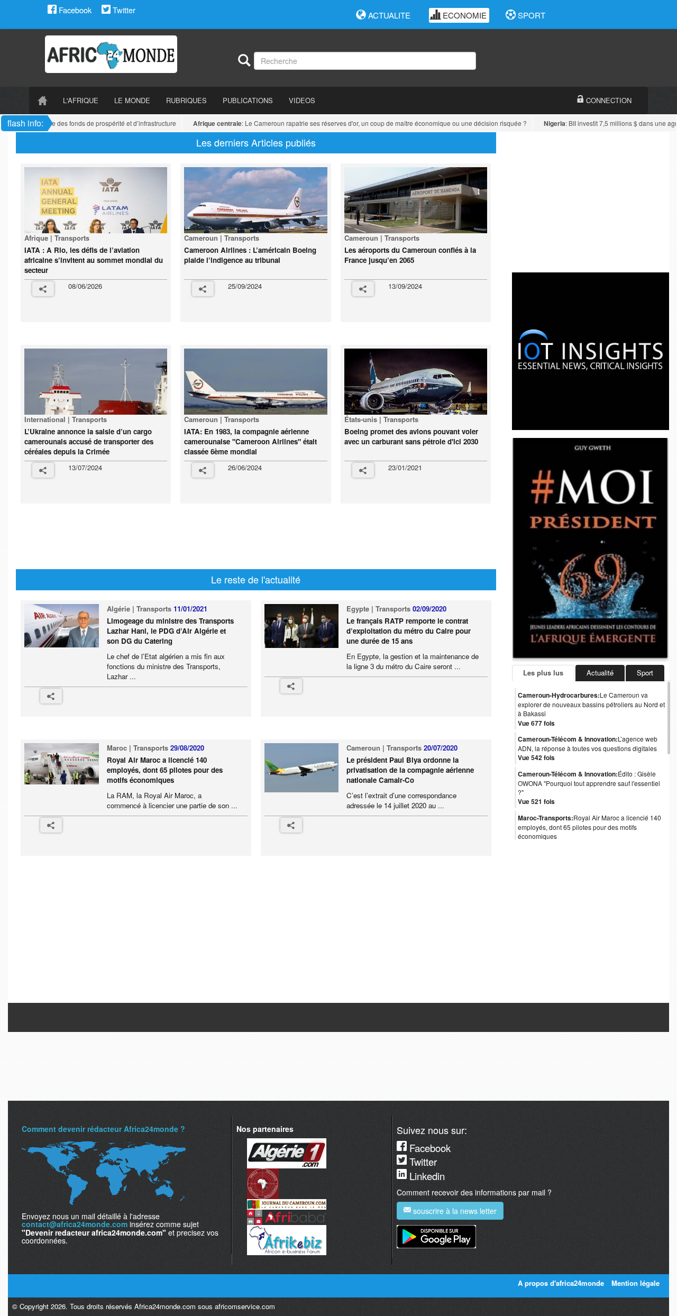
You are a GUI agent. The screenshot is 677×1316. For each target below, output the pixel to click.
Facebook (74, 9)
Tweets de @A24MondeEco (554, 995)
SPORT (530, 15)
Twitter (123, 9)
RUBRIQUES (186, 100)
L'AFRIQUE (80, 100)
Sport (645, 673)
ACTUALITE (388, 15)
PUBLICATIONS (248, 100)
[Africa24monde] (137, 54)
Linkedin (426, 1176)
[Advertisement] (224, 540)
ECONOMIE (464, 15)
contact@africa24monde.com (74, 1224)
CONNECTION (608, 100)
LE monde (132, 100)
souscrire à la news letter (454, 1210)
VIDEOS (302, 100)
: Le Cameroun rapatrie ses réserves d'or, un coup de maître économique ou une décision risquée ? (347, 123)
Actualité (600, 673)
